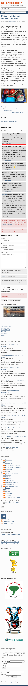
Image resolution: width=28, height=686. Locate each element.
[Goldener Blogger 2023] (14, 565)
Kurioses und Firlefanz (11, 473)
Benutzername (6, 661)
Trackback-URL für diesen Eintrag (8, 121)
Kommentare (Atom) (8, 523)
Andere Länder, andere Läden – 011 (16, 436)
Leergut (7, 476)
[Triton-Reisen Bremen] (14, 311)
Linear (14, 130)
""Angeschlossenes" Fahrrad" (9, 543)
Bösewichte (8, 460)
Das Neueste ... (5, 333)
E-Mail (3, 243)
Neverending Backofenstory (16, 428)
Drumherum (8, 463)
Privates (7, 488)
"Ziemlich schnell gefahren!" (18, 112)
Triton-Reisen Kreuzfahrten (12, 503)
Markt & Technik (9, 480)
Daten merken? (7, 287)
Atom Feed (6, 519)
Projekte (3, 107)
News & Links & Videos (11, 486)
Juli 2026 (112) (5, 328)
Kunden (7, 471)
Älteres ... (3, 335)
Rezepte (7, 491)
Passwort (4, 663)
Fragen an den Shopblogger (13, 467)
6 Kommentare (9, 107)
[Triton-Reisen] (14, 639)
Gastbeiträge (8, 469)
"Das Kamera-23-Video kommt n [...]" (11, 534)
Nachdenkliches (9, 484)
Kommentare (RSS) (8, 521)
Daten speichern (7, 676)
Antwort (9, 143)
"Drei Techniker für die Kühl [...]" (10, 542)
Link (6, 143)
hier (23, 222)
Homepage (4, 247)
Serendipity (9, 682)
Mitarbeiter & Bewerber (11, 482)
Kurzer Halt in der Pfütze (12, 447)
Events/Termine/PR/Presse (12, 465)
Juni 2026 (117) (5, 330)
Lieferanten (8, 478)
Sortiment (8, 495)
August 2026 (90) (6, 326)
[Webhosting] (14, 553)
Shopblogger (8, 493)
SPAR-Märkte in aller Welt (12, 497)
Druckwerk (8, 462)
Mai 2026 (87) (5, 331)
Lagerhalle (8, 475)
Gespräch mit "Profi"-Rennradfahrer (14, 380)
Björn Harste (12, 21)
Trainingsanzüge (14, 108)
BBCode (3, 276)
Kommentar (4, 252)
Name (3, 238)
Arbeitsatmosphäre (8, 110)
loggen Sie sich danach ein (8, 224)
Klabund (4, 194)
